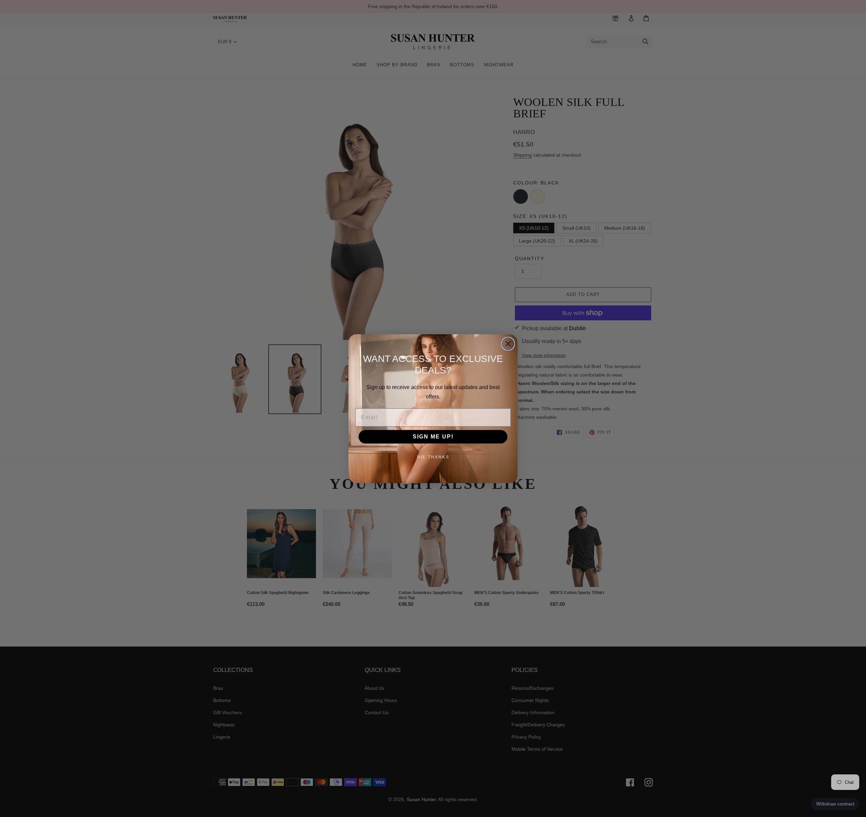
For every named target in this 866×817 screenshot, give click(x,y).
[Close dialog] (508, 344)
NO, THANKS (433, 457)
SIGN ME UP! (433, 436)
